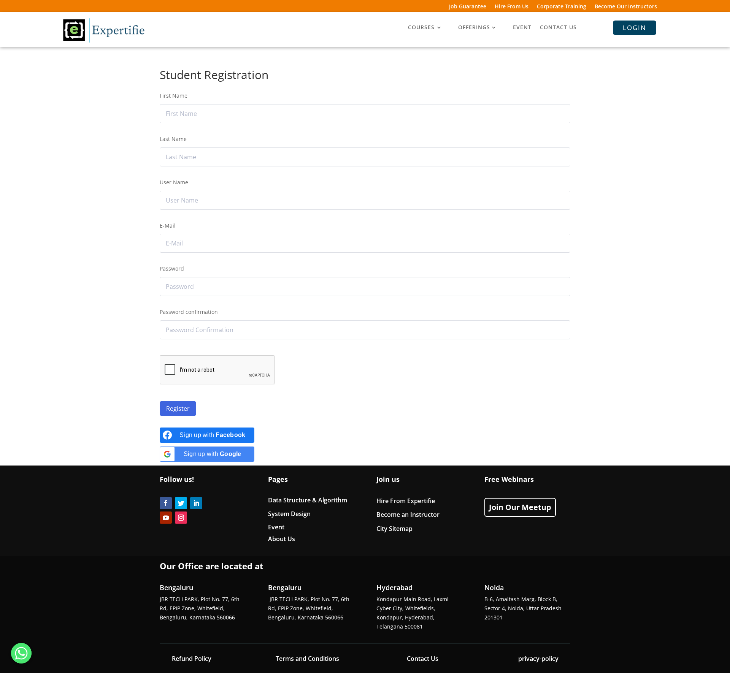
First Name (173, 95)
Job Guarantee (467, 7)
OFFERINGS (474, 28)
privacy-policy (538, 658)
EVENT (522, 28)
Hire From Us (511, 7)
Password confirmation (189, 311)
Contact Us (422, 658)
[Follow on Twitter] (181, 503)
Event (276, 527)
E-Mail (168, 225)
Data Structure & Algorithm (307, 500)
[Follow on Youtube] (166, 517)
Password (172, 268)
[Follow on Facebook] (166, 503)
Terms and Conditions (307, 658)
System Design (289, 514)
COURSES (421, 28)
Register (178, 408)
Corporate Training (561, 7)
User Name (174, 182)
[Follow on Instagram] (181, 517)
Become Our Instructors (626, 7)
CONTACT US (558, 28)
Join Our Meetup (520, 507)
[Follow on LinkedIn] (196, 503)
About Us (281, 539)
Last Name (173, 139)
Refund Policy (191, 658)
